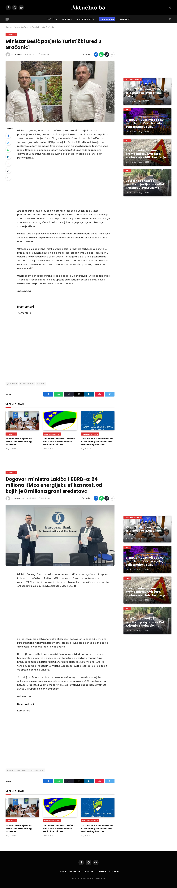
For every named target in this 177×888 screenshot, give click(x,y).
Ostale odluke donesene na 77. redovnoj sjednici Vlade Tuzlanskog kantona (97, 441)
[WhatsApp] (8, 149)
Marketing (75, 871)
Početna (52, 19)
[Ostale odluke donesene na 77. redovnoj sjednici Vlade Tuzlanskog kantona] (97, 420)
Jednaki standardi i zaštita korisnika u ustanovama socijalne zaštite (59, 441)
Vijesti (66, 19)
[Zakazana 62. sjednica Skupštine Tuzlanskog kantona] (22, 420)
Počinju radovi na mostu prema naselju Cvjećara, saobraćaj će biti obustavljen (147, 154)
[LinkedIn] (8, 156)
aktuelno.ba (19, 54)
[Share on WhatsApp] (101, 54)
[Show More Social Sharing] (112, 54)
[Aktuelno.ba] (88, 7)
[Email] (8, 178)
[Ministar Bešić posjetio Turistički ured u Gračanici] (60, 91)
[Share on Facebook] (96, 54)
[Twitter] (8, 142)
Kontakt (125, 19)
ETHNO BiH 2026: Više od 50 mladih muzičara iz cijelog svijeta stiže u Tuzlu (145, 123)
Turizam (41, 383)
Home (8, 27)
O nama (62, 871)
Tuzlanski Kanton (52, 434)
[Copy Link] (106, 54)
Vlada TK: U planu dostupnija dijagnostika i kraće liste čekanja (146, 93)
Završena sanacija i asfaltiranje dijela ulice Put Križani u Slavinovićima (145, 184)
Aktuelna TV (84, 19)
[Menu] (7, 19)
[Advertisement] (63, 184)
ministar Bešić (26, 383)
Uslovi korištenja (108, 871)
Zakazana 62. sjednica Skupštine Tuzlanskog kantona (19, 441)
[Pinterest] (8, 163)
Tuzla (127, 110)
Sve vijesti (11, 34)
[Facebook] (8, 135)
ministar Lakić (37, 770)
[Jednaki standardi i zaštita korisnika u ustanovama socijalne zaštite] (60, 420)
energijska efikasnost (17, 770)
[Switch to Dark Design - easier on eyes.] (170, 7)
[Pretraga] (170, 19)
